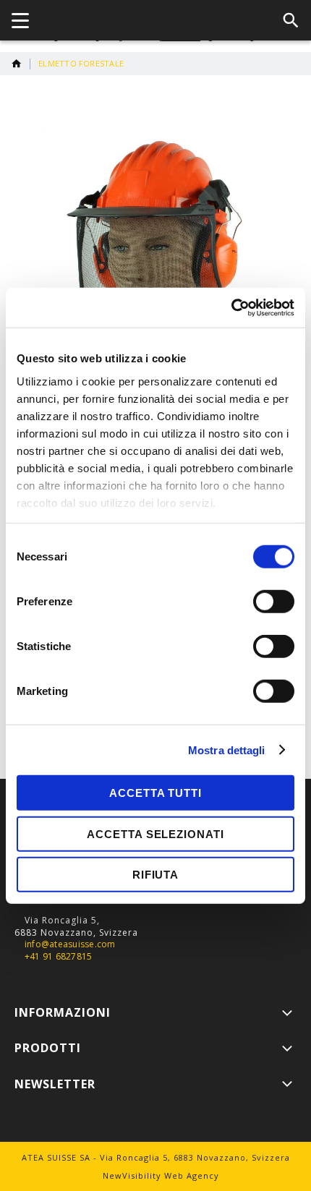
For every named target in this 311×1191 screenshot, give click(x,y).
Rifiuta (155, 874)
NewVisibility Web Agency (161, 1175)
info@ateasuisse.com (70, 944)
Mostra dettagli (226, 749)
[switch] (273, 603)
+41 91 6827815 (58, 956)
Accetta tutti (155, 793)
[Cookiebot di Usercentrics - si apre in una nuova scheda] (231, 307)
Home (16, 63)
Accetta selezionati (155, 833)
